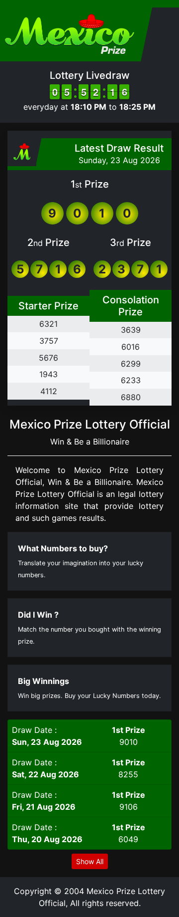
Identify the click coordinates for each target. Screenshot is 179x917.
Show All (89, 861)
